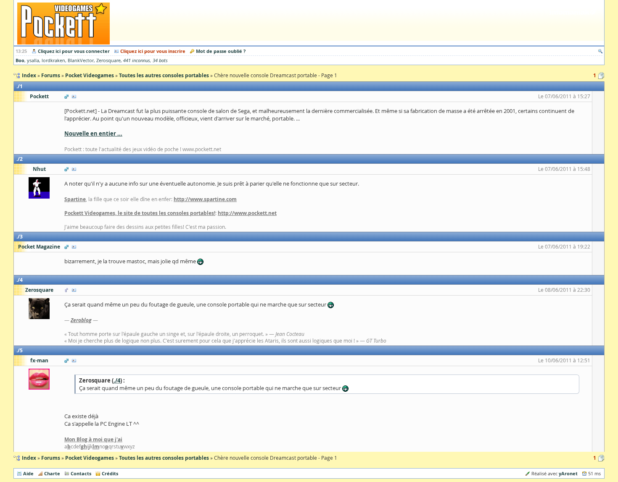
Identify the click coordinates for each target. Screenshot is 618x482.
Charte (52, 473)
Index (29, 457)
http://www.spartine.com (205, 199)
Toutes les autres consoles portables (164, 457)
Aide (28, 473)
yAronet (568, 473)
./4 (117, 380)
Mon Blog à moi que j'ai (93, 439)
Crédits (110, 473)
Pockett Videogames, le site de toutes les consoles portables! (139, 213)
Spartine (75, 199)
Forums (50, 457)
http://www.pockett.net (247, 213)
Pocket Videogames (89, 457)
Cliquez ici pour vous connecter (74, 51)
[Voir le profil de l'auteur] (74, 96)
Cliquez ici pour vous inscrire (152, 51)
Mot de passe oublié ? (221, 51)
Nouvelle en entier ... (93, 133)
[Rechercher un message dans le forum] (600, 51)
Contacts (81, 473)
